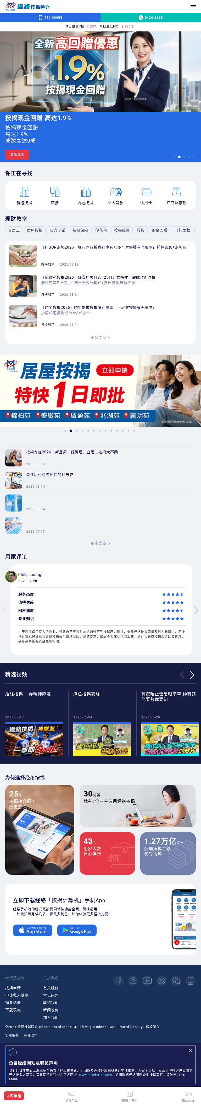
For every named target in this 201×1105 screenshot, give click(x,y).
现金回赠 (160, 230)
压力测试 (57, 230)
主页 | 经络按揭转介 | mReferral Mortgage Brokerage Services (27, 6)
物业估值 (13, 1002)
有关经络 (51, 988)
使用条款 (12, 1035)
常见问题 (51, 995)
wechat (176, 981)
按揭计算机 (130, 1100)
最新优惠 (17, 154)
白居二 (14, 230)
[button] (174, 157)
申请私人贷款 (17, 995)
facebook (118, 981)
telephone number (190, 981)
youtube (147, 981)
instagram (133, 981)
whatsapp (162, 981)
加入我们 (51, 1017)
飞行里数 (182, 230)
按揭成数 (122, 230)
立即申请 (14, 1096)
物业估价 (188, 1100)
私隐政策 (31, 1035)
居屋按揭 (35, 230)
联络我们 (51, 1002)
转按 (141, 230)
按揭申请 (13, 988)
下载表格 (13, 1010)
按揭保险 (80, 230)
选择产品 (71, 1100)
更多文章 (99, 338)
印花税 (101, 230)
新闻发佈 (51, 1010)
